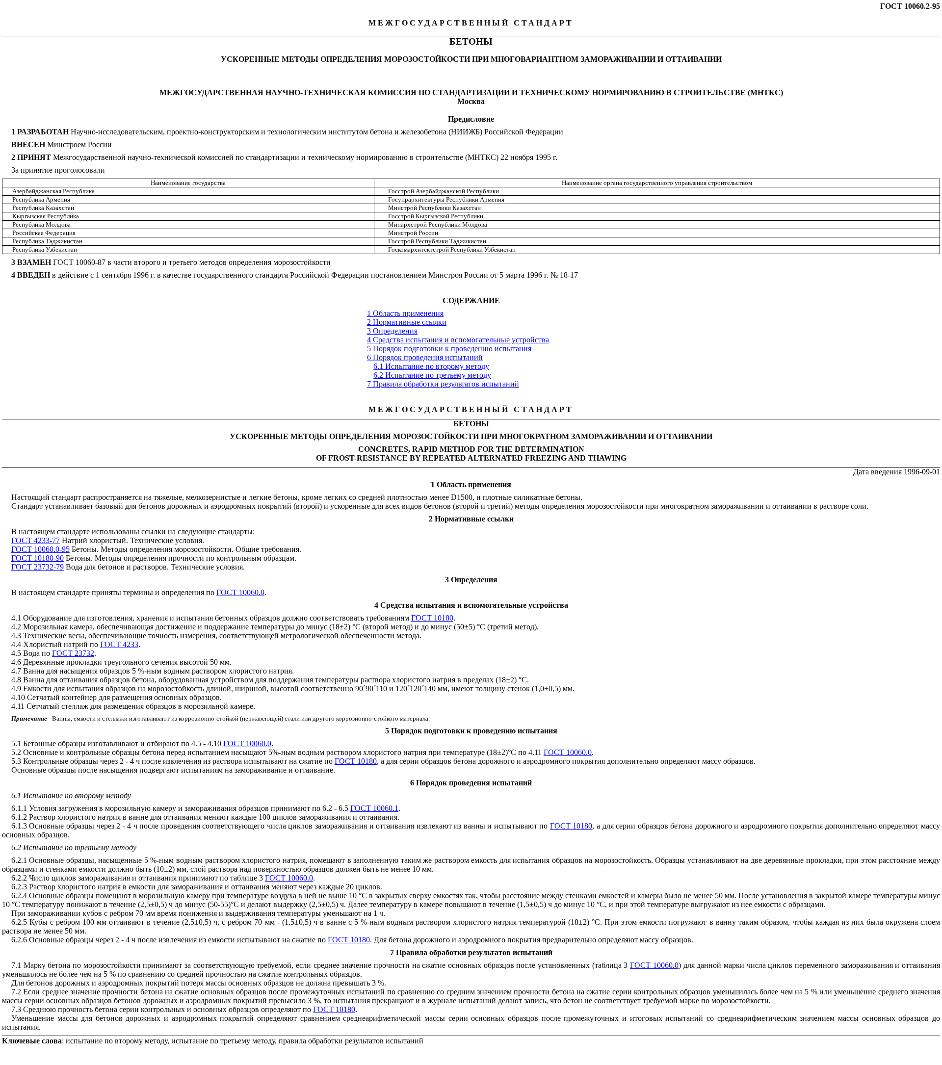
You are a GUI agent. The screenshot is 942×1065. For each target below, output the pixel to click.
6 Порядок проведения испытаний (425, 357)
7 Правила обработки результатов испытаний (443, 384)
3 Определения (392, 331)
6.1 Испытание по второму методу (431, 366)
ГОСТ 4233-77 (35, 540)
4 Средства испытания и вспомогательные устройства (458, 340)
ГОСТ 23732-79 (37, 567)
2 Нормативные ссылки (406, 322)
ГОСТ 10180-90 (37, 558)
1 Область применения (405, 313)
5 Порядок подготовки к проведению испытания (449, 348)
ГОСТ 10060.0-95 (40, 549)
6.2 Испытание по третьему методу (432, 375)
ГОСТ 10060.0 (240, 592)
